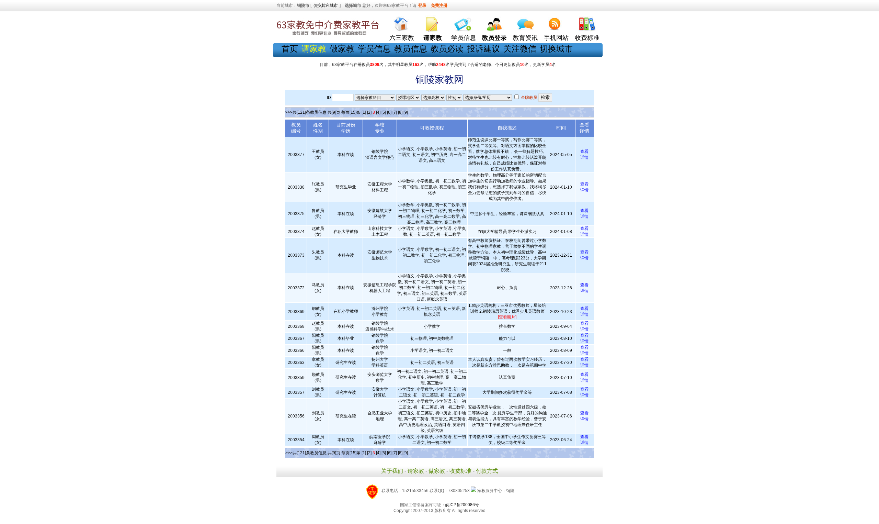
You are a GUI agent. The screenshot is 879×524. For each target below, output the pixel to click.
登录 (422, 5)
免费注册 (439, 5)
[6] (389, 112)
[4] (378, 112)
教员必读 (447, 48)
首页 (290, 48)
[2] (369, 112)
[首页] (401, 22)
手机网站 (556, 37)
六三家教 (401, 37)
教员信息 (410, 48)
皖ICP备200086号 (462, 504)
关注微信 (519, 48)
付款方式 (487, 471)
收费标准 (587, 37)
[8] (400, 112)
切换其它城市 (325, 5)
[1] (364, 112)
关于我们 (392, 471)
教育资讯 (525, 37)
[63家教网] (327, 35)
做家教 (342, 48)
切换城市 (556, 48)
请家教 (416, 471)
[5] (383, 112)
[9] (405, 112)
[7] (394, 112)
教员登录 (494, 37)
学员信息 (463, 37)
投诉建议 (483, 48)
